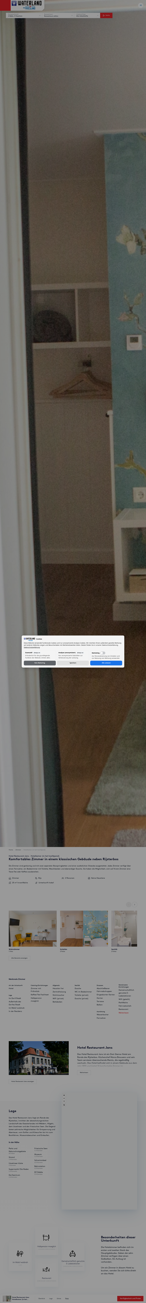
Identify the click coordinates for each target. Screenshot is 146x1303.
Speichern (73, 663)
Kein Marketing (40, 663)
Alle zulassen (106, 663)
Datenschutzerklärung (32, 647)
